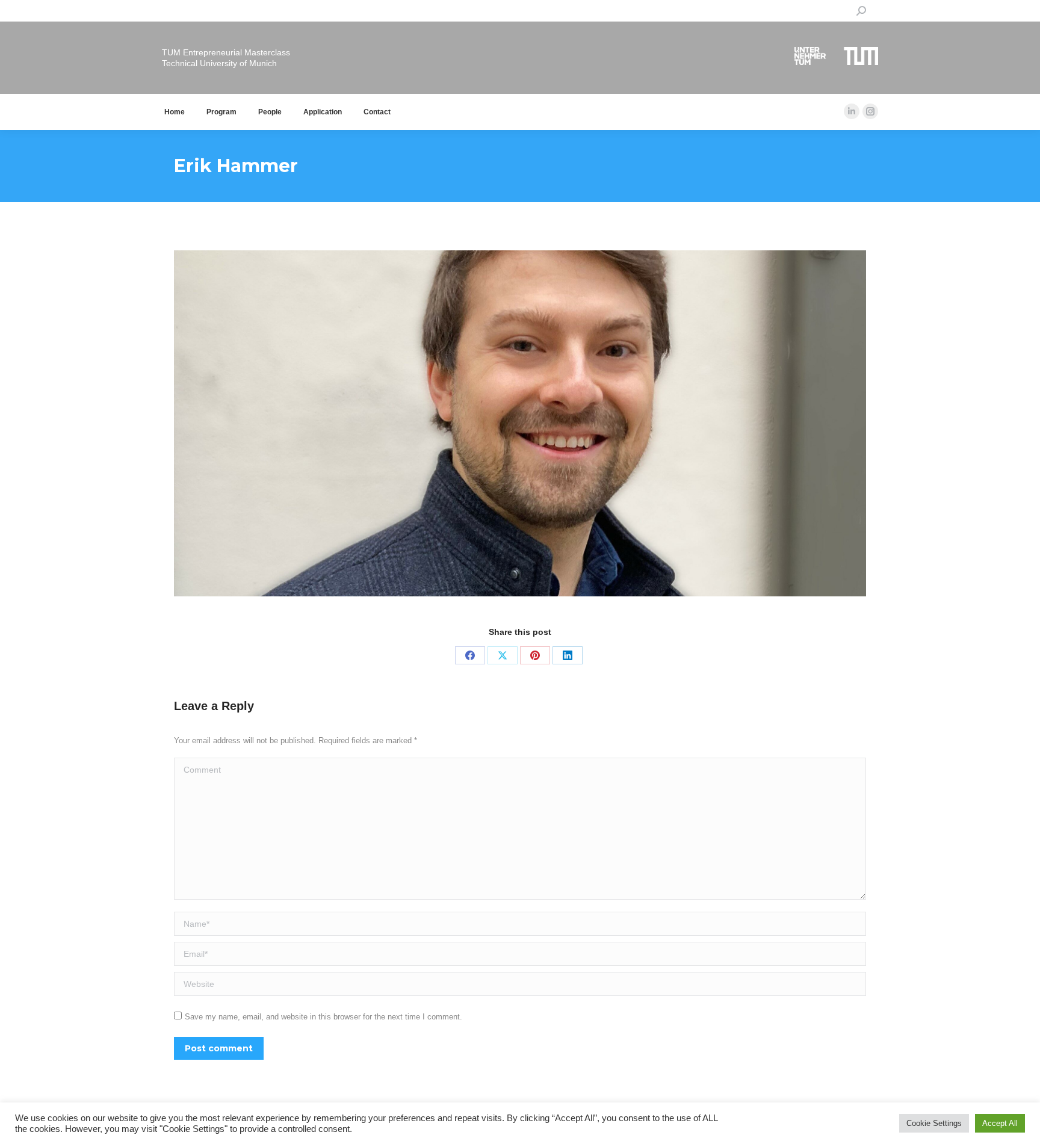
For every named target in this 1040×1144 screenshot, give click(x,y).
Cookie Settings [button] (934, 1123)
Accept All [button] (1000, 1123)
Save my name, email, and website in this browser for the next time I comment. (323, 1016)
